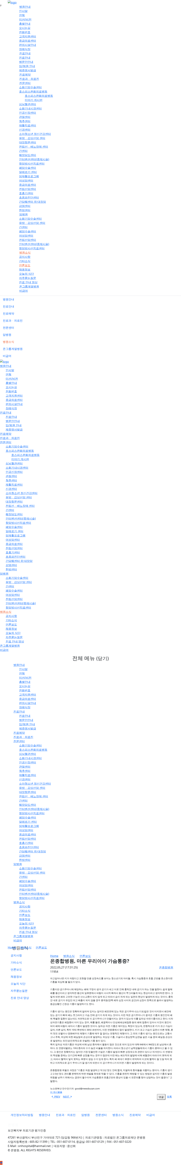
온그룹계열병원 (29, 286)
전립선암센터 (27, 189)
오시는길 (24, 28)
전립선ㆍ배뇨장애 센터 (33, 147)
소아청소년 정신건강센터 (35, 134)
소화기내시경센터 (30, 108)
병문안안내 (26, 62)
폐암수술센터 (27, 168)
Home (12, 947)
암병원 (23, 214)
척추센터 (24, 121)
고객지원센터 (27, 36)
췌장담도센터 (27, 155)
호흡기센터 (26, 193)
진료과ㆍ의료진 (29, 79)
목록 (169, 1096)
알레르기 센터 (28, 172)
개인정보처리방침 (22, 1115)
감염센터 (24, 206)
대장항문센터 (27, 142)
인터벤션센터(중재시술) (34, 159)
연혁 (22, 15)
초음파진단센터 (29, 197)
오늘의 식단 (26, 274)
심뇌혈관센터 (27, 104)
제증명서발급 (27, 70)
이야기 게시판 (33, 100)
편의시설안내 (27, 45)
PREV (56, 1096)
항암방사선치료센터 (32, 163)
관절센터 (24, 117)
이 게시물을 (56, 1092)
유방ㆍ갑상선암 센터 (32, 138)
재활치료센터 (27, 125)
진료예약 (25, 74)
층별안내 (24, 24)
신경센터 (24, 130)
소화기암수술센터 (30, 87)
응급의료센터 (27, 41)
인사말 (23, 11)
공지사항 (24, 257)
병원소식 (25, 252)
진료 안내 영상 (28, 282)
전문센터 (25, 83)
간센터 (23, 151)
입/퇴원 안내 (27, 66)
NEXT (67, 1096)
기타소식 (24, 261)
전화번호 (24, 32)
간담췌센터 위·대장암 (32, 202)
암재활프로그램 (29, 176)
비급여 (23, 291)
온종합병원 (166, 967)
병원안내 (25, 7)
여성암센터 (26, 180)
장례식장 (24, 49)
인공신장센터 (27, 113)
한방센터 (24, 210)
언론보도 (24, 265)
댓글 (161, 1097)
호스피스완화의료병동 (33, 91)
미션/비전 (25, 19)
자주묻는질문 (27, 278)
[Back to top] (1, 1163)
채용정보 (24, 269)
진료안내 (25, 53)
